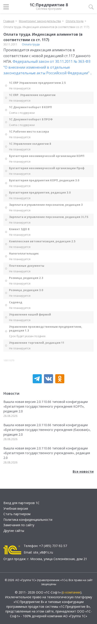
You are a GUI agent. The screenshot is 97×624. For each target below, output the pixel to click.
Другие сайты (13, 530)
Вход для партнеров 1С (21, 503)
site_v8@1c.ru (43, 552)
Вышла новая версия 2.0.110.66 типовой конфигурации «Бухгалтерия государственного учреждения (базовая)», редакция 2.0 (47, 430)
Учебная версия (15, 508)
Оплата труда (31, 44)
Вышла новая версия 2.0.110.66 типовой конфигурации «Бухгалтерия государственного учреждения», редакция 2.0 (46, 453)
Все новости (83, 471)
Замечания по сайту (18, 525)
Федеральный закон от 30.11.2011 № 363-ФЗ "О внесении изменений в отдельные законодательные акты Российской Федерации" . (47, 67)
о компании (71, 592)
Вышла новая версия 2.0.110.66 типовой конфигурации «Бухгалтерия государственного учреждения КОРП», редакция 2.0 (45, 406)
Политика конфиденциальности (27, 519)
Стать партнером (16, 514)
